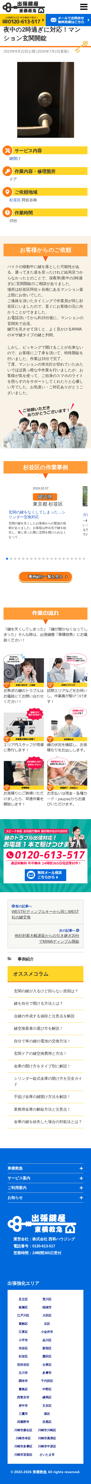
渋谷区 (23, 1348)
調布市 (23, 1381)
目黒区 (47, 1422)
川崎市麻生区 (23, 1430)
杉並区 (15, 200)
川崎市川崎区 (47, 1430)
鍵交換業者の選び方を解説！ (38, 1028)
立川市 (23, 1373)
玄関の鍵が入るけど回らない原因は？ (46, 991)
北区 (47, 1323)
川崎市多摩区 (23, 1446)
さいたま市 (47, 1454)
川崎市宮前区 (23, 1454)
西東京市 (23, 1397)
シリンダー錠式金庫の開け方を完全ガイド (48, 1081)
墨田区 (47, 1356)
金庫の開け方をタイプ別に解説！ (42, 1066)
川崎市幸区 (23, 1438)
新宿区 (47, 1348)
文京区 (47, 1405)
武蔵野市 (23, 1422)
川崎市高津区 (47, 1438)
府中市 (23, 1405)
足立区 (23, 1299)
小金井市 (47, 1332)
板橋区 (23, 1307)
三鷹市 (23, 1413)
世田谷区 (23, 1364)
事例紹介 (26, 959)
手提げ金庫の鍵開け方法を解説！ (42, 1096)
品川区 (47, 1340)
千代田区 (47, 1381)
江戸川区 (23, 1315)
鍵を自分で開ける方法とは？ (38, 1003)
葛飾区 (23, 1323)
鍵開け (15, 158)
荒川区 (47, 1299)
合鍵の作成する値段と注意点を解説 (44, 1016)
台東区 (47, 1364)
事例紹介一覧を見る (46, 576)
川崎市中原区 (47, 1446)
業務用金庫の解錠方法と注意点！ (42, 1109)
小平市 (23, 1340)
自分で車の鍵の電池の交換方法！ (42, 1041)
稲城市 (47, 1307)
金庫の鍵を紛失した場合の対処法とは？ (48, 1121)
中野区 (47, 1389)
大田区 (47, 1315)
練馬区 (47, 1397)
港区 (47, 1413)
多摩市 (47, 1373)
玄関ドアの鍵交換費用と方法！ (40, 1053)
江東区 (23, 1332)
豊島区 (23, 1389)
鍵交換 (45, 496)
